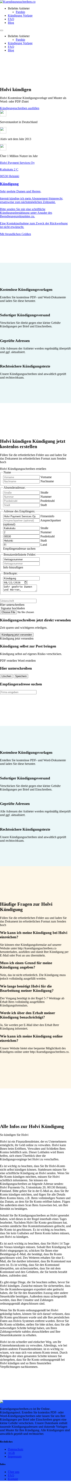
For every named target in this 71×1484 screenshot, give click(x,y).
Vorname (46, 477)
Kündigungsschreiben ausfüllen (19, 108)
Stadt (43, 505)
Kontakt (13, 1479)
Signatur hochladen (13, 608)
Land (43, 544)
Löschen (6, 676)
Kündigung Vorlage (20, 15)
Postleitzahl (47, 500)
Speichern (21, 676)
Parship (20, 12)
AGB (11, 1453)
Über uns (13, 1472)
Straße (44, 492)
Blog (11, 22)
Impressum (14, 1456)
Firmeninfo (47, 516)
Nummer (45, 496)
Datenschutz (15, 1449)
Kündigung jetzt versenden (17, 634)
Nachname (47, 481)
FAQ (11, 19)
